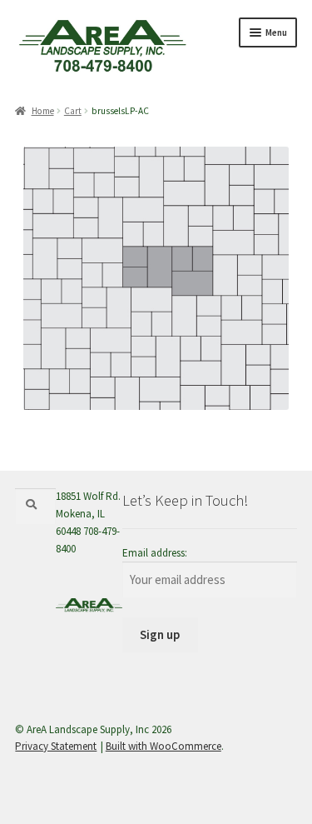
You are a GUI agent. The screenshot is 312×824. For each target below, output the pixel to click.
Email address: (154, 553)
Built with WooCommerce (163, 746)
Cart (73, 111)
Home (42, 111)
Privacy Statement (56, 746)
